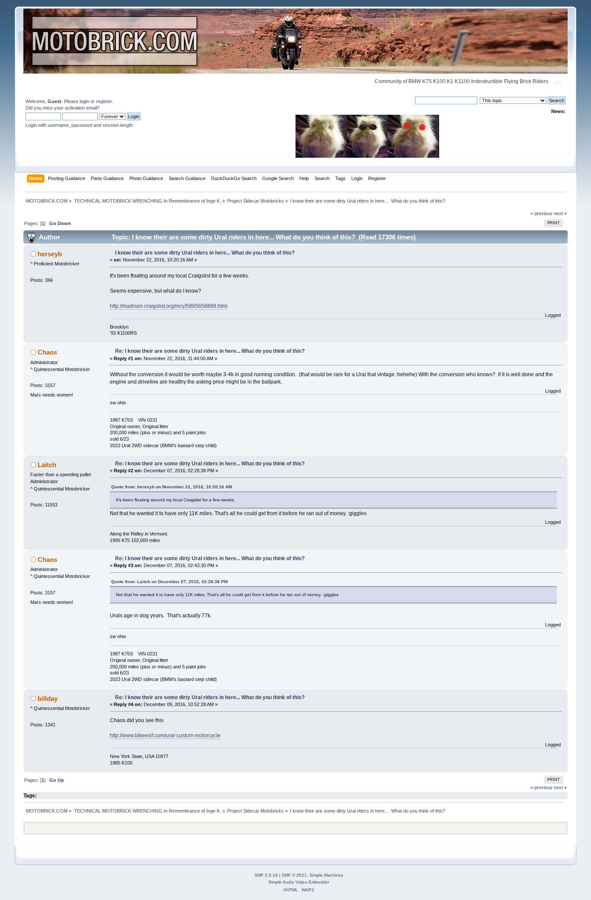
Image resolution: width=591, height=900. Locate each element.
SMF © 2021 (294, 875)
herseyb (50, 254)
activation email (81, 107)
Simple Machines (326, 875)
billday (48, 698)
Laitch (47, 464)
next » (560, 213)
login (84, 101)
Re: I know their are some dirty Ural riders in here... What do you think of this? (210, 351)
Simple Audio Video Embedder (298, 882)
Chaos (47, 352)
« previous (541, 213)
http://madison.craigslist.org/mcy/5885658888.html (169, 306)
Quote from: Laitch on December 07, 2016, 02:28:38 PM (169, 581)
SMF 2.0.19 (266, 875)
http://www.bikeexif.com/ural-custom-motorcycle (165, 735)
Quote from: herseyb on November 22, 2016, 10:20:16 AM (171, 486)
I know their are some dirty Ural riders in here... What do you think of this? (205, 253)
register (104, 101)
